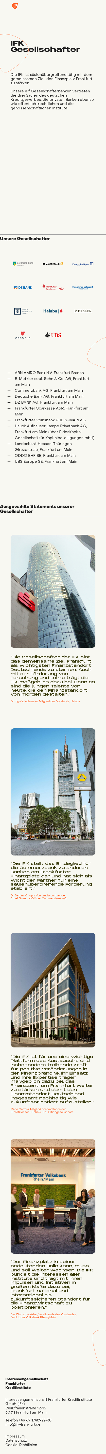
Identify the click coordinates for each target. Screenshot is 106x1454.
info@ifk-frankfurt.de (22, 1424)
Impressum (15, 1436)
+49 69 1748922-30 (35, 1420)
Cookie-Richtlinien (21, 1445)
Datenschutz (16, 1440)
